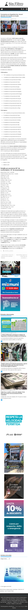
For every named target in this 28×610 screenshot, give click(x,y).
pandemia (11, 250)
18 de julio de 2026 (5, 390)
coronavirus (6, 250)
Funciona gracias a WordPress (7, 606)
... (1, 341)
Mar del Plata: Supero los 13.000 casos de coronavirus (21, 256)
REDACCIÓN (14, 19)
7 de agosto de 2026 (6, 362)
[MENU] (27, 9)
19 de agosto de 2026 (6, 333)
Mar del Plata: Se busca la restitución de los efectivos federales (7, 256)
